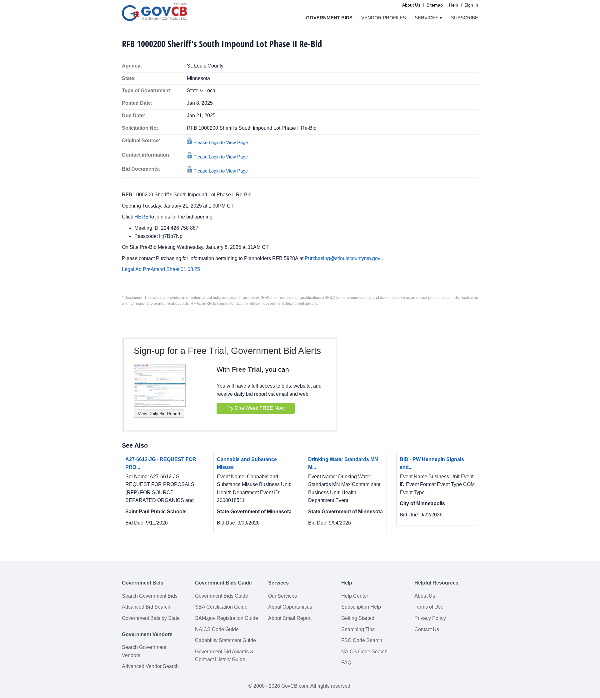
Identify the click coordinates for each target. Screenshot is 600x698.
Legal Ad (132, 269)
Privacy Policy (430, 618)
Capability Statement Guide (225, 640)
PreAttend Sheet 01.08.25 (171, 269)
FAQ (346, 662)
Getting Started (357, 618)
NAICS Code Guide (217, 629)
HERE (142, 216)
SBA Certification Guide (221, 607)
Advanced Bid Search (146, 607)
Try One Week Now (256, 408)
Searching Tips (358, 629)
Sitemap (435, 5)
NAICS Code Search (364, 651)
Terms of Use (428, 607)
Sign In (471, 5)
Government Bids (329, 17)
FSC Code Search (361, 640)
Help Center (354, 596)
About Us (411, 5)
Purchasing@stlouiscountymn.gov (343, 258)
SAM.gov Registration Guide (226, 618)
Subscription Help (361, 607)
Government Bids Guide (221, 596)
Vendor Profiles (383, 17)
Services (428, 17)
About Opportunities (290, 607)
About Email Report (290, 618)
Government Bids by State (151, 618)
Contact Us (426, 629)
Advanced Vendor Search (150, 666)
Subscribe (464, 17)
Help (453, 5)
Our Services (282, 596)
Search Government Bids (150, 596)
